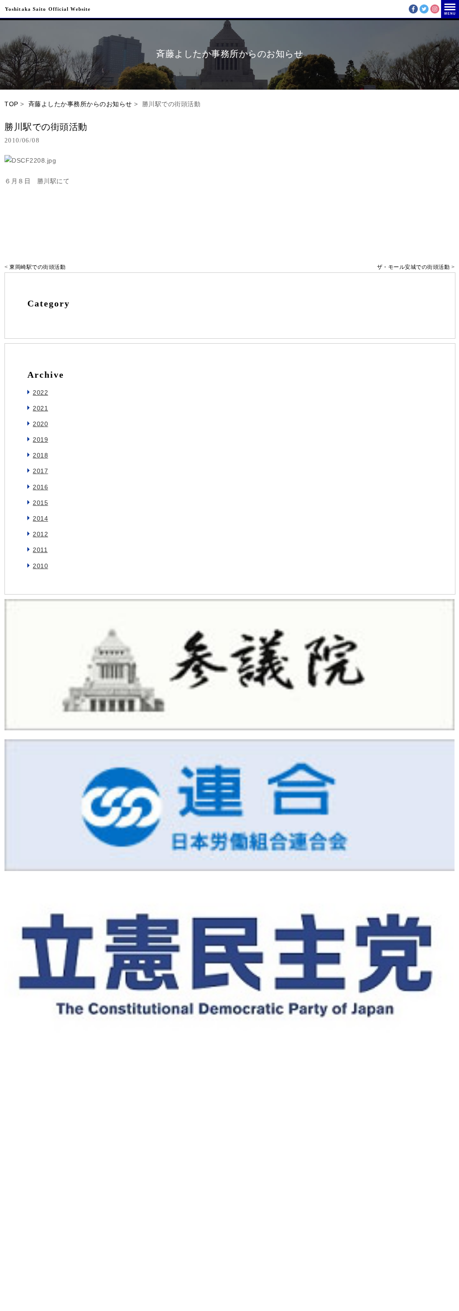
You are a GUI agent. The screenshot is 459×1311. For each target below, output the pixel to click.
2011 (40, 549)
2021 (40, 408)
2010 (40, 565)
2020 (40, 423)
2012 (40, 534)
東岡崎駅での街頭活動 (37, 267)
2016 (40, 487)
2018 (40, 455)
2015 (40, 502)
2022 (40, 392)
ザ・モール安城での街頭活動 (413, 267)
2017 (40, 470)
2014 (40, 518)
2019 (40, 439)
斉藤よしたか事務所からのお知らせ (80, 104)
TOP (11, 104)
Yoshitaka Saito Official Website (48, 9)
